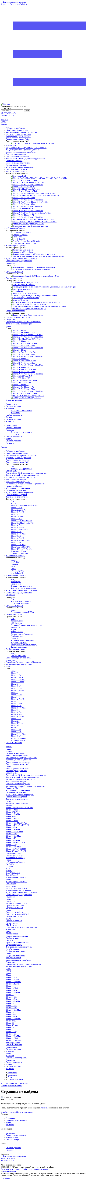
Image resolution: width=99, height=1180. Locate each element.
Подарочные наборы (14, 912)
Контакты (10, 421)
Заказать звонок (7, 115)
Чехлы (8, 973)
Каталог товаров (15, 1086)
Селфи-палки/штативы (15, 956)
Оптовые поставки (13, 406)
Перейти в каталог (8, 1112)
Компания (10, 408)
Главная (4, 1086)
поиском (44, 1108)
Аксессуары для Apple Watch (17, 768)
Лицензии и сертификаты (21, 411)
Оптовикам (10, 1133)
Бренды (9, 417)
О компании (11, 1118)
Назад (13, 466)
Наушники (10, 901)
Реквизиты (15, 413)
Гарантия (9, 1150)
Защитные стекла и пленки (17, 803)
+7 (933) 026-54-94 (8, 113)
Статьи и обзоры (13, 1139)
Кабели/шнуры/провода (15, 862)
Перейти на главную (24, 1112)
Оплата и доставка (13, 419)
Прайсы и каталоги (14, 415)
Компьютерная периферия (16, 882)
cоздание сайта (9, 1171)
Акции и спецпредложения (17, 1135)
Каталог (4, 447)
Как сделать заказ (13, 1137)
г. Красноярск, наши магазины (13, 2)
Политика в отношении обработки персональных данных (25, 1169)
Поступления (11, 404)
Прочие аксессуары (14, 921)
